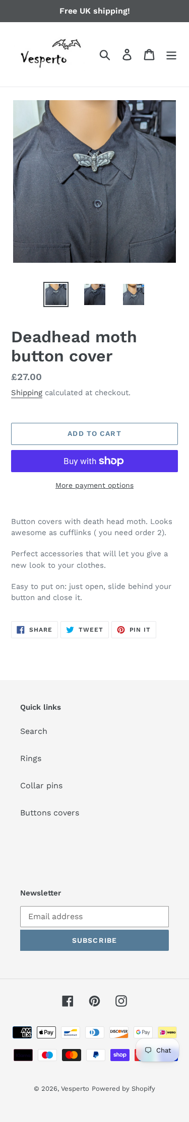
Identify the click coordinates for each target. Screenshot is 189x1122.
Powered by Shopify (123, 1088)
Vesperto (75, 1088)
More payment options (94, 485)
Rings (30, 758)
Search (33, 731)
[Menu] (171, 54)
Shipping (26, 392)
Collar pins (41, 785)
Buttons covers (49, 812)
